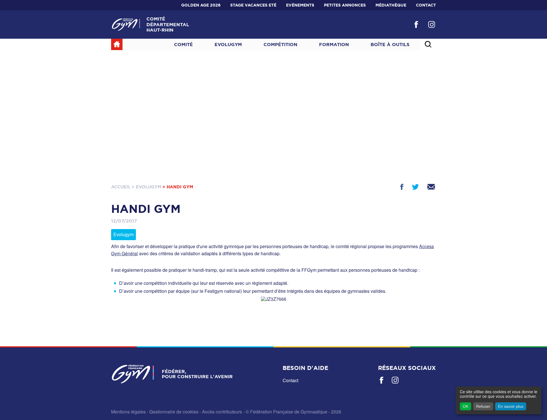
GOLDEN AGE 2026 (201, 5)
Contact (426, 5)
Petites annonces (345, 5)
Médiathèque (390, 5)
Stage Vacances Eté (253, 5)
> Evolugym (146, 186)
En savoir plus (510, 406)
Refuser (483, 406)
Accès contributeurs (222, 411)
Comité (183, 44)
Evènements (300, 5)
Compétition (280, 44)
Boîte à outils (390, 44)
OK (465, 406)
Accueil (120, 186)
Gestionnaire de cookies (173, 411)
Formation (334, 44)
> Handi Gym (177, 186)
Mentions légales (128, 411)
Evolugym (228, 44)
